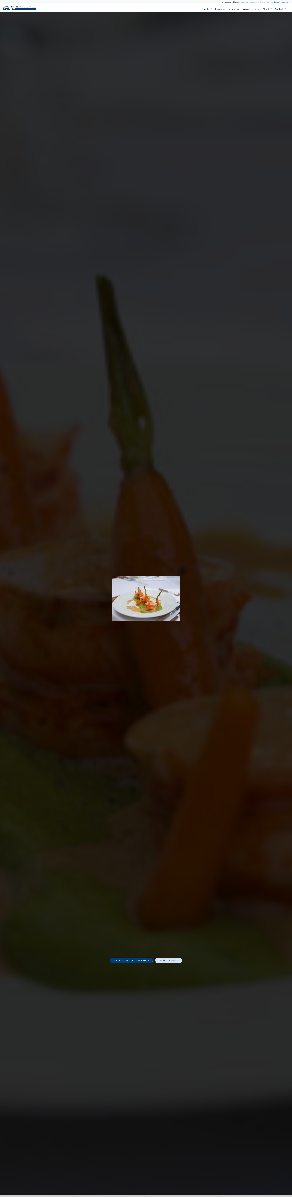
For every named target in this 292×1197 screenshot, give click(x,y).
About (266, 8)
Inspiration (234, 8)
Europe (252, 2)
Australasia (284, 2)
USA (242, 2)
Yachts (205, 8)
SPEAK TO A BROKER (168, 960)
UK (247, 2)
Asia (268, 2)
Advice (246, 8)
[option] (146, 598)
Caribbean (275, 2)
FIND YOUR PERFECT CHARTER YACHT (131, 960)
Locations (220, 8)
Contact (279, 8)
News (256, 8)
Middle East (261, 2)
